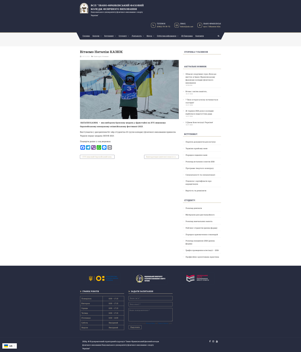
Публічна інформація (166, 36)
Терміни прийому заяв (196, 148)
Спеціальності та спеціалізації (200, 175)
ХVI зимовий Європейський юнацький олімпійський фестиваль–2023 (99, 157)
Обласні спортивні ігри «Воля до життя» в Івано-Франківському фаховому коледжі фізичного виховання (201, 78)
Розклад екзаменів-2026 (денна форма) (200, 242)
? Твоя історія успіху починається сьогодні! (202, 101)
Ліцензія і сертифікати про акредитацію (199, 182)
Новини (105, 56)
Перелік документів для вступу (201, 142)
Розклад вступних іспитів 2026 (200, 161)
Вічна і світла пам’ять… (197, 91)
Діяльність (137, 36)
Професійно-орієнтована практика (202, 257)
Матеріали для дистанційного (200, 215)
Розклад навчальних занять (199, 221)
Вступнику (109, 36)
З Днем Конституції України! (199, 122)
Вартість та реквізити (196, 190)
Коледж (96, 36)
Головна (86, 36)
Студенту (123, 36)
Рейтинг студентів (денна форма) (201, 228)
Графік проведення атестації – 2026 (202, 250)
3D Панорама (187, 36)
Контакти (199, 36)
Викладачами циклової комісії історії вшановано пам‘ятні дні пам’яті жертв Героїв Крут (162, 157)
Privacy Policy (150, 323)
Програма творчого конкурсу (200, 168)
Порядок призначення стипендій (202, 234)
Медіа (149, 36)
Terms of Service (163, 323)
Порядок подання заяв (196, 155)
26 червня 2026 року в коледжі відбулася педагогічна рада (200, 112)
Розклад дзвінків (194, 208)
